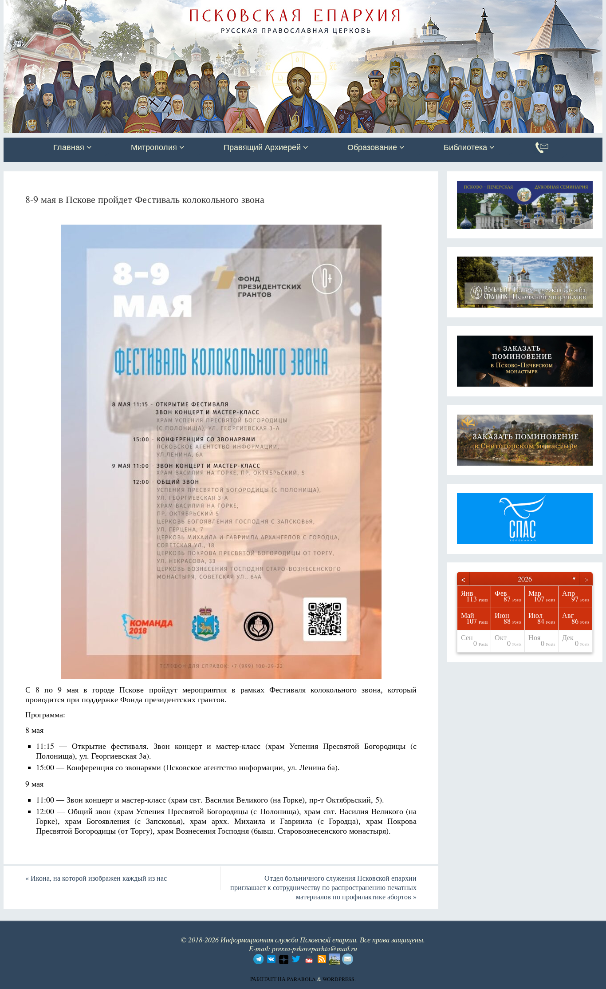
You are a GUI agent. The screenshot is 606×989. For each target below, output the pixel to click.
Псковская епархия (129, 7)
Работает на (268, 978)
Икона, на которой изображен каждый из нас (96, 877)
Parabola (301, 978)
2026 (525, 578)
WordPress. (339, 978)
